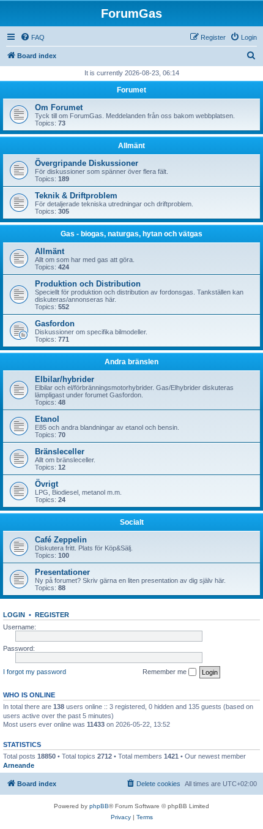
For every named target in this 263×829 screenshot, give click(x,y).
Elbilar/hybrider (64, 379)
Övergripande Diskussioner (86, 163)
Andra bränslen (131, 362)
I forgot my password (34, 671)
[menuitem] (32, 37)
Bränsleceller (59, 451)
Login (14, 614)
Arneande (18, 765)
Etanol (47, 419)
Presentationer (62, 572)
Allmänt (131, 145)
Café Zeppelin (61, 539)
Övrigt (46, 484)
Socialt (132, 522)
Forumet (131, 90)
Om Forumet (59, 107)
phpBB (99, 806)
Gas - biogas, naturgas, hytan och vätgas (131, 234)
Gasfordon (55, 323)
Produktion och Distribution (88, 283)
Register (52, 614)
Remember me (165, 671)
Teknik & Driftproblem (76, 195)
